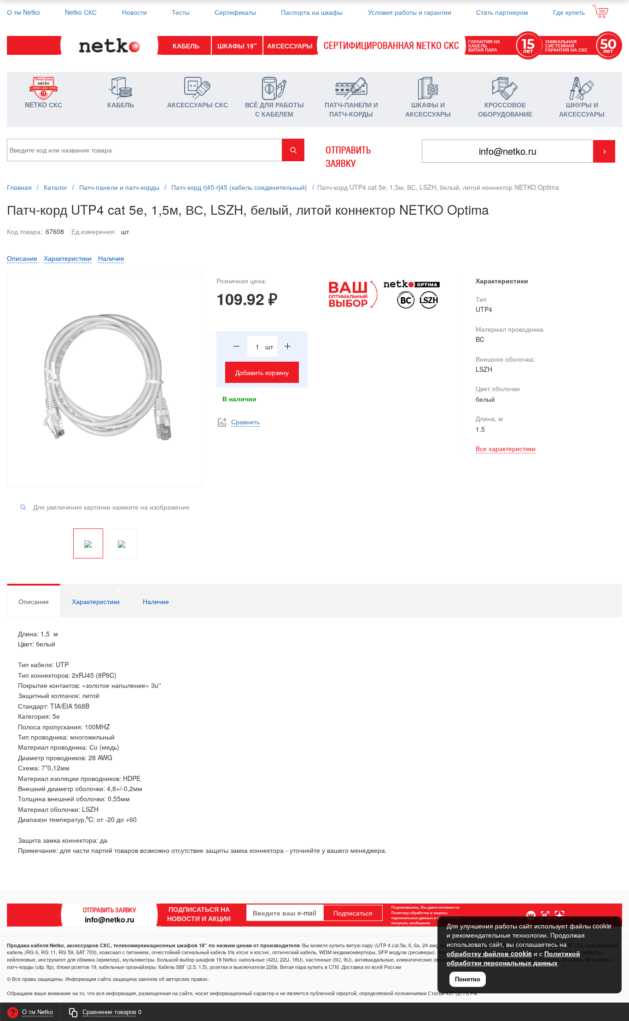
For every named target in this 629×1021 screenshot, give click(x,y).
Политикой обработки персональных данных (513, 958)
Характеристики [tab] (96, 601)
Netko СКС (81, 12)
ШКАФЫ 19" (237, 45)
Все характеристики (506, 448)
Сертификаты (235, 12)
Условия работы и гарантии (409, 12)
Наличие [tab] (156, 601)
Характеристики (68, 258)
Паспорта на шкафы (312, 12)
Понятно (467, 978)
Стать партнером (502, 12)
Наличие (111, 258)
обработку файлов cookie (489, 953)
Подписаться (353, 912)
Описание (22, 258)
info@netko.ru (109, 919)
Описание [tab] (33, 601)
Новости (134, 12)
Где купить (569, 12)
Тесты (181, 12)
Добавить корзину (262, 372)
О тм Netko (23, 12)
